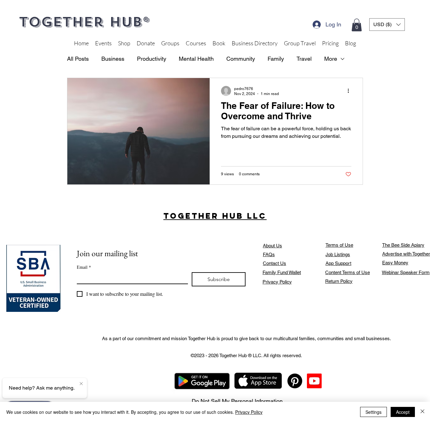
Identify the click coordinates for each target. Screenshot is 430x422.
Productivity (151, 58)
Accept (403, 412)
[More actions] (350, 91)
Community (240, 58)
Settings (373, 412)
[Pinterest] (294, 381)
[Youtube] (314, 381)
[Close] (422, 412)
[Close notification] (81, 384)
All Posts (78, 58)
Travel (304, 58)
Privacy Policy (249, 412)
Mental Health (196, 58)
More (330, 58)
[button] (356, 25)
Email (84, 267)
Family (276, 58)
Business (112, 58)
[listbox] (387, 24)
